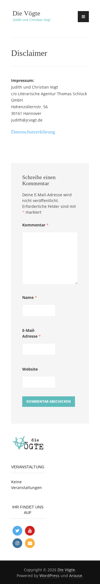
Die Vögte (26, 13)
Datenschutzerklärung (33, 132)
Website (30, 369)
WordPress (49, 575)
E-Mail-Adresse (31, 333)
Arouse (75, 575)
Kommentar (35, 225)
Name (29, 297)
